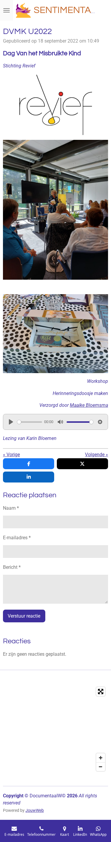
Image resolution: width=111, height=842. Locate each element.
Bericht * (12, 567)
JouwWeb (34, 810)
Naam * (11, 508)
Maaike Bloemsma (89, 405)
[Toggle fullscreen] (100, 691)
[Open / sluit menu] (6, 10)
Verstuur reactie (24, 616)
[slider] (29, 422)
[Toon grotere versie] (55, 210)
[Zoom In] (100, 757)
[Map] (55, 729)
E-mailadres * (17, 537)
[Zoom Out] (100, 766)
